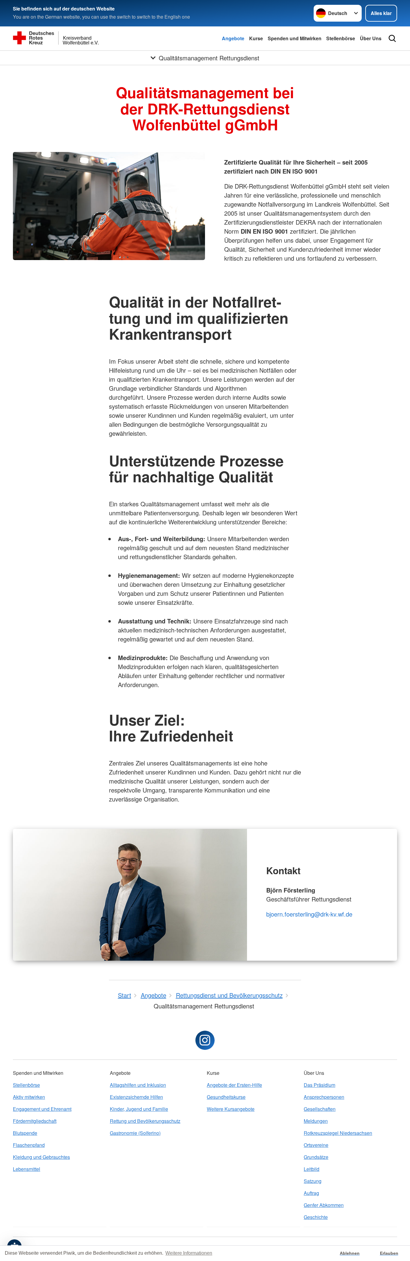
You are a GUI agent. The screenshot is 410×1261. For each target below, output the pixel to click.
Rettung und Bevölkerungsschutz (145, 1120)
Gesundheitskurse (226, 1096)
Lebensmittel (26, 1169)
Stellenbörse (340, 38)
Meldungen (316, 1120)
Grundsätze (316, 1156)
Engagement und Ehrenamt (42, 1108)
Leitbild (311, 1169)
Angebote (233, 38)
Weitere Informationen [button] (188, 1253)
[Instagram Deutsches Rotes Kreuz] (205, 1040)
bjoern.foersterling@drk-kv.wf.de (309, 914)
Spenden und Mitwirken (294, 38)
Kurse (256, 38)
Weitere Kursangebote (231, 1108)
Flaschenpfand (29, 1144)
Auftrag (311, 1193)
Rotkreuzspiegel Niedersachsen (338, 1132)
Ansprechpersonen (324, 1096)
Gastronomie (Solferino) (135, 1132)
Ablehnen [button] (350, 1253)
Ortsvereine (316, 1144)
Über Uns (370, 38)
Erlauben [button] (389, 1253)
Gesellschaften (320, 1108)
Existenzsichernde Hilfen (136, 1096)
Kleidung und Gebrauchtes (41, 1156)
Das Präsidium (319, 1084)
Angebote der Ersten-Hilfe (234, 1084)
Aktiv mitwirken (29, 1096)
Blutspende (25, 1132)
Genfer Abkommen (324, 1205)
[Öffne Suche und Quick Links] (392, 38)
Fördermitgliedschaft (34, 1120)
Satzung (312, 1181)
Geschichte (316, 1217)
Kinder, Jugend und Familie (139, 1108)
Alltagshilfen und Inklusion (138, 1084)
